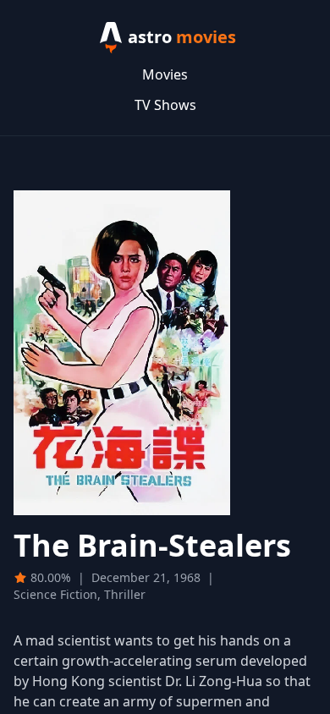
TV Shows (165, 105)
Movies (165, 74)
